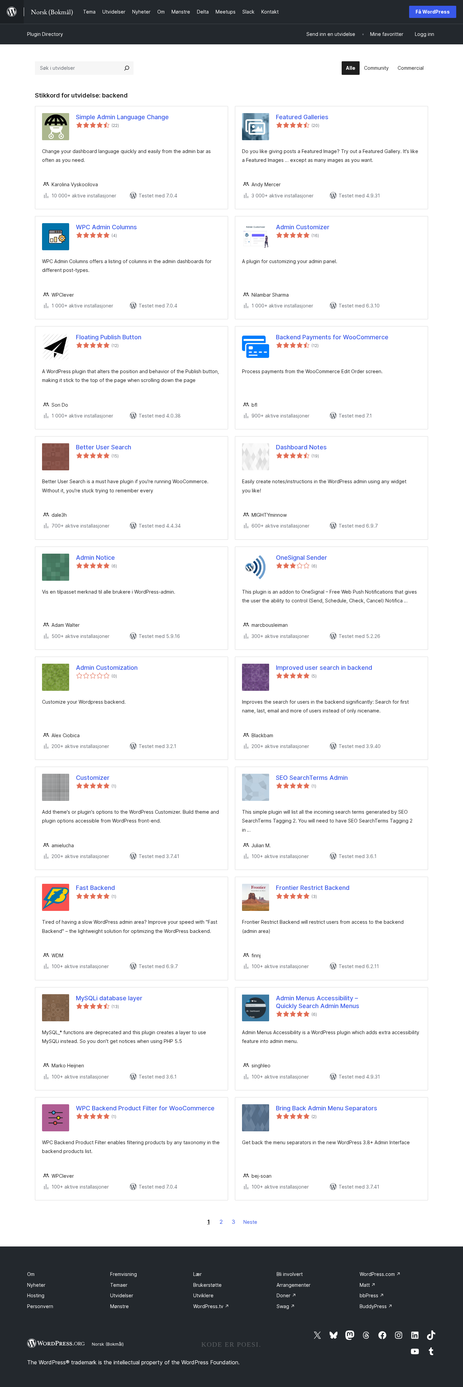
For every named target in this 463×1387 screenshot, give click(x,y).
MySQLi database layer (109, 998)
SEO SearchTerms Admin (312, 777)
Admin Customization (107, 667)
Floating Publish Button (108, 337)
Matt (368, 1285)
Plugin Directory (45, 34)
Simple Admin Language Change (122, 117)
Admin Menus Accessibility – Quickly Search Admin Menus (317, 1002)
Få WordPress (433, 12)
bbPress (372, 1295)
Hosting (35, 1295)
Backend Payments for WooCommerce (332, 337)
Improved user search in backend (324, 667)
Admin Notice (95, 557)
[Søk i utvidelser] (127, 68)
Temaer (118, 1285)
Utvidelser (121, 1295)
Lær (197, 1274)
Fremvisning (123, 1274)
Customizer (92, 777)
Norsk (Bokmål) (108, 1344)
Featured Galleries (302, 117)
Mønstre (119, 1306)
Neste (250, 1222)
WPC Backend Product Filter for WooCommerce (145, 1108)
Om (31, 1274)
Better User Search (103, 447)
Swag (286, 1306)
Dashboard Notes (301, 447)
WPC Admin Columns (106, 227)
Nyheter (36, 1285)
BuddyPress (376, 1306)
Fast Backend (95, 887)
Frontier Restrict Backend (312, 887)
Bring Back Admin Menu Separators (326, 1108)
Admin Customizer (302, 227)
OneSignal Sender (301, 557)
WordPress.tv (211, 1306)
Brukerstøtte (207, 1285)
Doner (286, 1295)
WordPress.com (380, 1274)
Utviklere (203, 1295)
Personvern (40, 1306)
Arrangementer (293, 1285)
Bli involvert (290, 1274)
